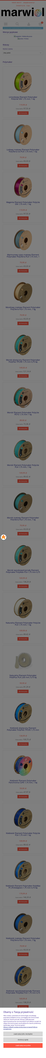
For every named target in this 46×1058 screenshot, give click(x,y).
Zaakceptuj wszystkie (23, 1045)
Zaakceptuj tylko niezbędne (23, 1034)
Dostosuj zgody (23, 1040)
